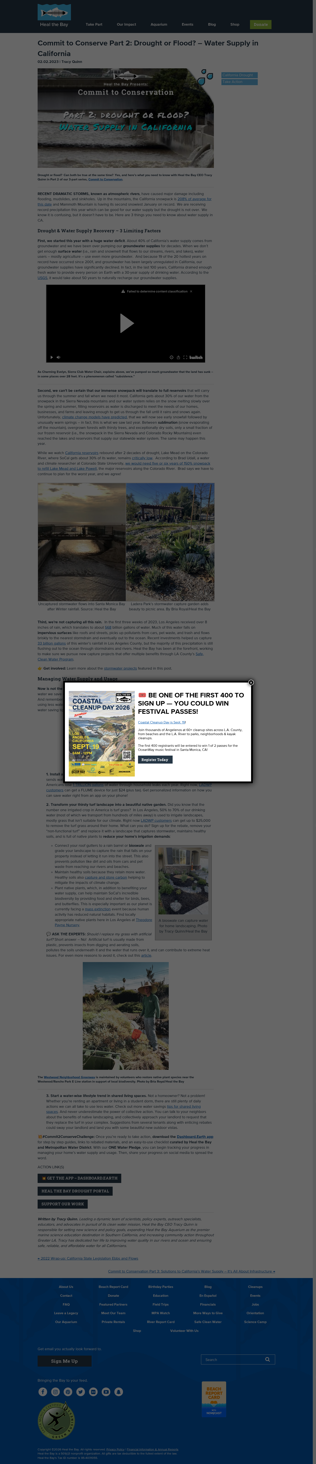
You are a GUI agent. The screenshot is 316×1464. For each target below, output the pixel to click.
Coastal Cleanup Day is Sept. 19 (161, 722)
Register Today (155, 759)
